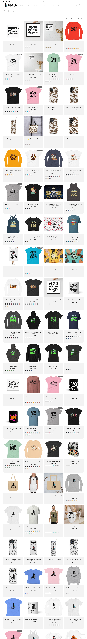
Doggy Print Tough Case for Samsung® (73, 138)
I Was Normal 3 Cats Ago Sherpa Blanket (54, 268)
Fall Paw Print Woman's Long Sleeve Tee (13, 170)
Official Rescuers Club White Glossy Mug (33, 619)
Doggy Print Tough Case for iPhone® (53, 138)
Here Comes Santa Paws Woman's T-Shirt (13, 204)
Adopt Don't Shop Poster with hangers (53, 43)
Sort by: (63, 18)
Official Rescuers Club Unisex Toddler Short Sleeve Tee (53, 588)
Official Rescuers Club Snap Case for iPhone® (13, 560)
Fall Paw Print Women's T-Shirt (33, 170)
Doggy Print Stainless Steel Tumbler (13, 138)
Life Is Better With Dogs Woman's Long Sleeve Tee (33, 397)
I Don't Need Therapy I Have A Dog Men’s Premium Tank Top (74, 205)
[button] (22, 5)
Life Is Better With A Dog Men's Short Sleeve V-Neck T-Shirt (53, 333)
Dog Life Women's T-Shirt (33, 107)
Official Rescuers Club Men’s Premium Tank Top (53, 527)
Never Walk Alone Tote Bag (73, 461)
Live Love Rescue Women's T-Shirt (53, 428)
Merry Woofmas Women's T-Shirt (73, 428)
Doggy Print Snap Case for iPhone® (54, 107)
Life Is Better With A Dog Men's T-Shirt (73, 332)
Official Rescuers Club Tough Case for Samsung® (13, 588)
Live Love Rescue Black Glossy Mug (74, 396)
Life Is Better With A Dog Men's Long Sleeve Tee (13, 333)
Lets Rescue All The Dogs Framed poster (54, 299)
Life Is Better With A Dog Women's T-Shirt (74, 365)
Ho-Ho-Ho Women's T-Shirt (33, 204)
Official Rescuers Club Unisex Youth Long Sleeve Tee (74, 588)
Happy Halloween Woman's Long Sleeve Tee (54, 171)
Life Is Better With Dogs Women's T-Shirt (54, 396)
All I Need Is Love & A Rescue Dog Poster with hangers (33, 75)
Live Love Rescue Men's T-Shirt (33, 428)
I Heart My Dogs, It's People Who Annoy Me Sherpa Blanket (53, 237)
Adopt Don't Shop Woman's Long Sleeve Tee (74, 43)
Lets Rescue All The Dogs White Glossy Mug (73, 300)
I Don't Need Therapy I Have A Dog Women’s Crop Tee (33, 237)
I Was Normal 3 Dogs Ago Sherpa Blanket (74, 268)
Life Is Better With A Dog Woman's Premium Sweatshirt (33, 366)
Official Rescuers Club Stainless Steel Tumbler (53, 560)
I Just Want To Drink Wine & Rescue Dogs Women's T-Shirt (33, 268)
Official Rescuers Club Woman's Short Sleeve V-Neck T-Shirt (73, 620)
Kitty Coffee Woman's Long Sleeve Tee (13, 299)
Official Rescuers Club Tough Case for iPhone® (73, 560)
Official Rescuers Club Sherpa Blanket (73, 526)
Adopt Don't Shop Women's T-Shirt (13, 74)
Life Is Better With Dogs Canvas (13, 396)
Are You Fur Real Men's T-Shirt (54, 74)
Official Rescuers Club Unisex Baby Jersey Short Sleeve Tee (33, 588)
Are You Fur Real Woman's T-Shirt (73, 74)
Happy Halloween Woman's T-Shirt (74, 170)
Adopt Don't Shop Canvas (13, 43)
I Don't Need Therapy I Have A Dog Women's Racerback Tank (13, 237)
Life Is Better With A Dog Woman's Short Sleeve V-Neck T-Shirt (54, 366)
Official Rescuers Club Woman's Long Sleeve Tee (53, 620)
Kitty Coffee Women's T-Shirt (33, 299)
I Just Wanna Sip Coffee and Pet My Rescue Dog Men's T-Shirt (74, 237)
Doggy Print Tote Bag (33, 138)
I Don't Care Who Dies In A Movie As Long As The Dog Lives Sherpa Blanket (53, 205)
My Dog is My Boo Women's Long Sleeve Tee (33, 462)
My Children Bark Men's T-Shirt (13, 461)
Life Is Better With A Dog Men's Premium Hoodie (33, 333)
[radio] (26, 47)
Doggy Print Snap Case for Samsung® (73, 107)
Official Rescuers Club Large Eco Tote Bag (53, 495)
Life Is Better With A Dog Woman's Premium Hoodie (13, 366)
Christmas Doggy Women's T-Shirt (13, 107)
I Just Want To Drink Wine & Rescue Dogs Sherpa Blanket (13, 268)
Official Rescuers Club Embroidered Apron (33, 495)
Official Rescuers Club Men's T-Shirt (33, 526)
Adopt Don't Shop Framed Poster (33, 43)
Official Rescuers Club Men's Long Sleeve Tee (74, 496)
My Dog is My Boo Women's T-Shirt (53, 461)
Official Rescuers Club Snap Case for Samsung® (33, 560)
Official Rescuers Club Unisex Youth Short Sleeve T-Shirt (13, 620)
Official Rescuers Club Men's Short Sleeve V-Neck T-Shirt (13, 527)
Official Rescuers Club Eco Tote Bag (13, 495)
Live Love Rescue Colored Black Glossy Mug (13, 429)
